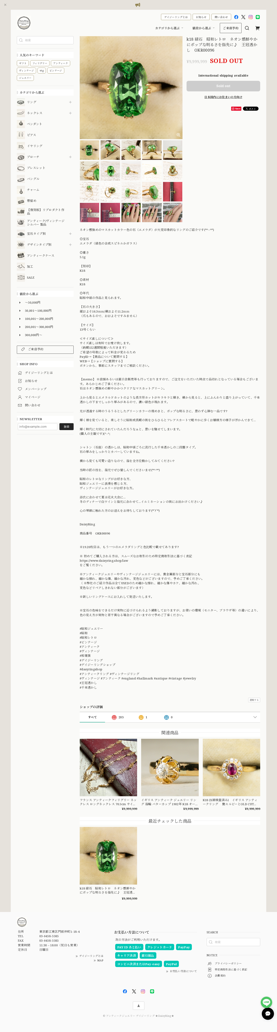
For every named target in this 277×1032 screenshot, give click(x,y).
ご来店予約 (230, 28)
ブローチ (33, 157)
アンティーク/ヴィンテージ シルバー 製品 (45, 222)
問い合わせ (221, 17)
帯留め (31, 201)
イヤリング (35, 146)
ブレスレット (36, 168)
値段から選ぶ (201, 28)
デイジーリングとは (176, 17)
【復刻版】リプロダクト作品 (45, 211)
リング (31, 102)
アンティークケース (40, 255)
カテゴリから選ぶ (167, 28)
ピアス (31, 135)
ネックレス (35, 113)
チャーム (33, 190)
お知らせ (201, 17)
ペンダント (34, 124)
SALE (30, 277)
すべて (92, 717)
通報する (254, 699)
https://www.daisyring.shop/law (105, 560)
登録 (66, 426)
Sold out (223, 86)
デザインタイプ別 (39, 245)
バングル (33, 179)
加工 (30, 266)
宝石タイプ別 (38, 234)
